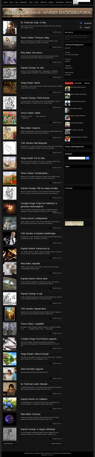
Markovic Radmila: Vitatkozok (77, 115)
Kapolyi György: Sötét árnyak (35, 98)
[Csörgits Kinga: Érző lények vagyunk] (11, 343)
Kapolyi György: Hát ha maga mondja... (40, 188)
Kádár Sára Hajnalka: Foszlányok (78, 137)
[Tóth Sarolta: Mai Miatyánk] (11, 148)
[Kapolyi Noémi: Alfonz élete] (11, 283)
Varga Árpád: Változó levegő (35, 354)
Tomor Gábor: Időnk (30, 113)
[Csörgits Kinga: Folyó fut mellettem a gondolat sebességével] (11, 208)
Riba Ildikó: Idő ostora (31, 52)
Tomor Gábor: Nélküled (76, 108)
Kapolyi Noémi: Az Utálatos (34, 399)
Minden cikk (44, 2)
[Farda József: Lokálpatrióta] (11, 223)
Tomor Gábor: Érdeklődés (76, 123)
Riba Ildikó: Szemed (30, 414)
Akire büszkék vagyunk (32, 369)
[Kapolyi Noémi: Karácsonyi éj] (11, 253)
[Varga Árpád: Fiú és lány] (11, 163)
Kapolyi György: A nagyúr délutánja (38, 429)
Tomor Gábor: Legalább (32, 323)
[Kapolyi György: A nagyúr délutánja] (11, 434)
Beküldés (51, 2)
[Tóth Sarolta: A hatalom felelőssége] (11, 238)
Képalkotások (23, 2)
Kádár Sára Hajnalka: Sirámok (78, 87)
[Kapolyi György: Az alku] (11, 72)
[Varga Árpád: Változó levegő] (11, 358)
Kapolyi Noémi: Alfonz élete (34, 278)
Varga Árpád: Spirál (30, 83)
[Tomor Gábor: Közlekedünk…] (11, 178)
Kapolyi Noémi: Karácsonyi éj (35, 248)
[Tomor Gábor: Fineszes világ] (11, 42)
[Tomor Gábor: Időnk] (11, 117)
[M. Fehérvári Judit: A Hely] (11, 27)
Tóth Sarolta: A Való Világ (76, 130)
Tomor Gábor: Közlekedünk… (35, 173)
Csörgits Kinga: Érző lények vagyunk (39, 339)
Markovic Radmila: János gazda (78, 94)
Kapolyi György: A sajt (31, 293)
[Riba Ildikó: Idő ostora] (11, 57)
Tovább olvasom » (57, 32)
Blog (16, 2)
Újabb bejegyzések (8, 443)
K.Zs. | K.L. (50, 455)
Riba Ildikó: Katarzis (30, 128)
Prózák (36, 2)
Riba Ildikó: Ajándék (30, 263)
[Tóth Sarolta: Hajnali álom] (11, 313)
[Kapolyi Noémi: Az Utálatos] (11, 404)
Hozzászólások (59, 2)
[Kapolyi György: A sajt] (11, 298)
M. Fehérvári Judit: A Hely (33, 22)
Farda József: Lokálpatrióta (34, 218)
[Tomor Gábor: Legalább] (11, 328)
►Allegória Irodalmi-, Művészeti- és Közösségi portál (47, 453)
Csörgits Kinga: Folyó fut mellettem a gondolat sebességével (39, 205)
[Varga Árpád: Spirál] (11, 87)
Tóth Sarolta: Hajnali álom (33, 308)
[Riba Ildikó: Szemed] (11, 419)
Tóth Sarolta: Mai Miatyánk (34, 143)
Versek (31, 2)
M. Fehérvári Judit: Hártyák (34, 384)
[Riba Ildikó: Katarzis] (11, 132)
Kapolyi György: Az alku (32, 67)
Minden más (69, 2)
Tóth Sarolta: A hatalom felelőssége (38, 233)
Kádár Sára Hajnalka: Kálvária (78, 101)
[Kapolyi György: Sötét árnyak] (11, 102)
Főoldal (5, 2)
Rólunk (11, 2)
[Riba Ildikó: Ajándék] (11, 268)
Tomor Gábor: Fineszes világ (35, 37)
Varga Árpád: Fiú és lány (33, 158)
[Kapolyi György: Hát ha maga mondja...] (11, 193)
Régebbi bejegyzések (56, 443)
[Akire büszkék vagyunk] (11, 373)
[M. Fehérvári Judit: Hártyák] (11, 388)
